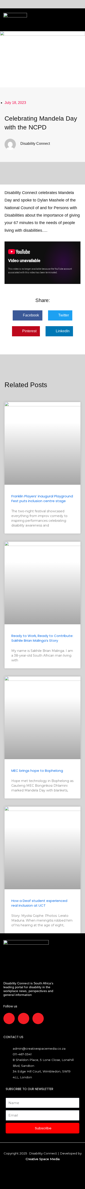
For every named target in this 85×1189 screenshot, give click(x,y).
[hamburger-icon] (32, 20)
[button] (27, 315)
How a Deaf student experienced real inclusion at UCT (39, 903)
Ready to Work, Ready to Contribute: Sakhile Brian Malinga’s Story (42, 638)
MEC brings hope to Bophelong (37, 770)
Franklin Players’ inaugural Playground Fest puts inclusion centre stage (42, 498)
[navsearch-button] (42, 19)
